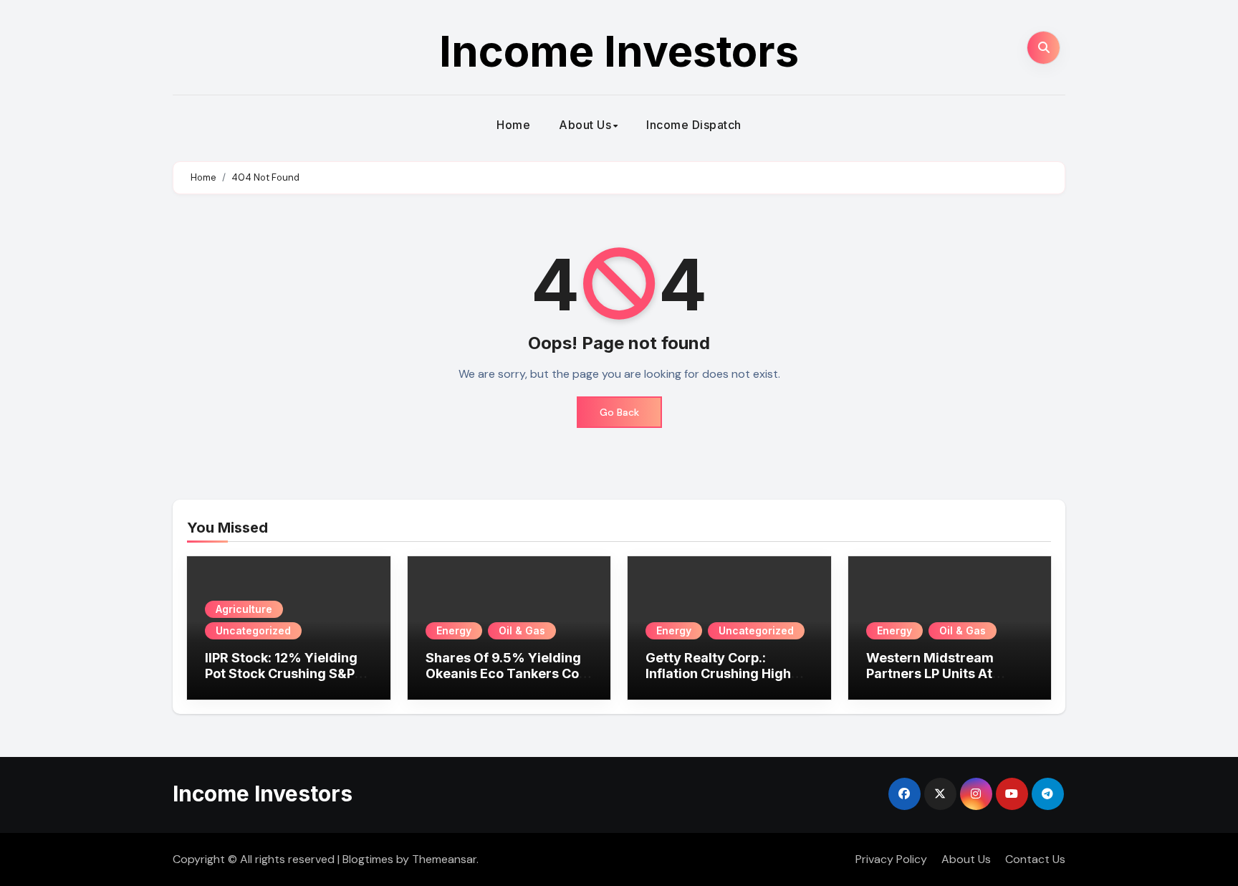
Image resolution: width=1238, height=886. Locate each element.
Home (513, 125)
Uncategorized (253, 630)
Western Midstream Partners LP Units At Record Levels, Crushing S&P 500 (944, 681)
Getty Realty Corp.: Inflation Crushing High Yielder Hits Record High (724, 673)
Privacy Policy (891, 859)
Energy (453, 630)
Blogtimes (367, 859)
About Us (585, 125)
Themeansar (444, 859)
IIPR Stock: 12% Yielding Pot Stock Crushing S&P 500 (281, 673)
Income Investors (619, 51)
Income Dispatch (694, 125)
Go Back (619, 412)
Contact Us (1035, 859)
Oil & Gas (522, 630)
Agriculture (244, 609)
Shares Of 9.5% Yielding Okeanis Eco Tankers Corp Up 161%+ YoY (509, 673)
